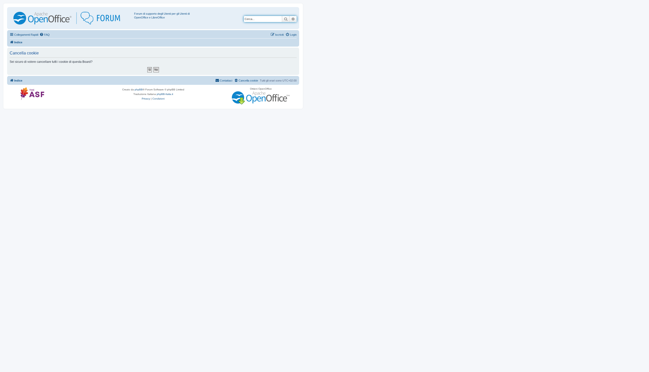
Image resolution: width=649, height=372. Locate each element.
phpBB (139, 89)
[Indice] (71, 18)
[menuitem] (45, 35)
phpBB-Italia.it (165, 94)
